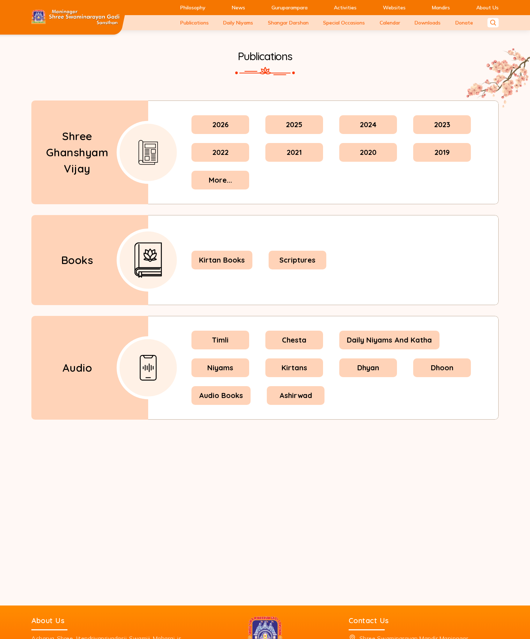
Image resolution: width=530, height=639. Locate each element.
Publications (194, 22)
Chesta (294, 339)
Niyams (220, 367)
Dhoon (442, 367)
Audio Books (221, 395)
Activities (345, 7)
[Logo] (75, 17)
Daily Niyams (238, 22)
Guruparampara (289, 7)
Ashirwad (295, 395)
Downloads (428, 22)
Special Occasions (344, 22)
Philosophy (193, 7)
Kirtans (294, 367)
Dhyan (368, 367)
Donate (464, 22)
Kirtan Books (222, 259)
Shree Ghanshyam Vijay (77, 152)
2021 (294, 152)
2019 (442, 152)
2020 (368, 152)
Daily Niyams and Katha (389, 339)
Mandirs (441, 7)
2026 (220, 124)
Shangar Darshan (288, 22)
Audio (77, 368)
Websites (394, 7)
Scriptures (297, 259)
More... (220, 179)
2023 (442, 124)
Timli (220, 339)
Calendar (390, 22)
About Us (487, 7)
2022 (220, 152)
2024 (368, 124)
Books (77, 260)
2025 (294, 124)
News (238, 7)
